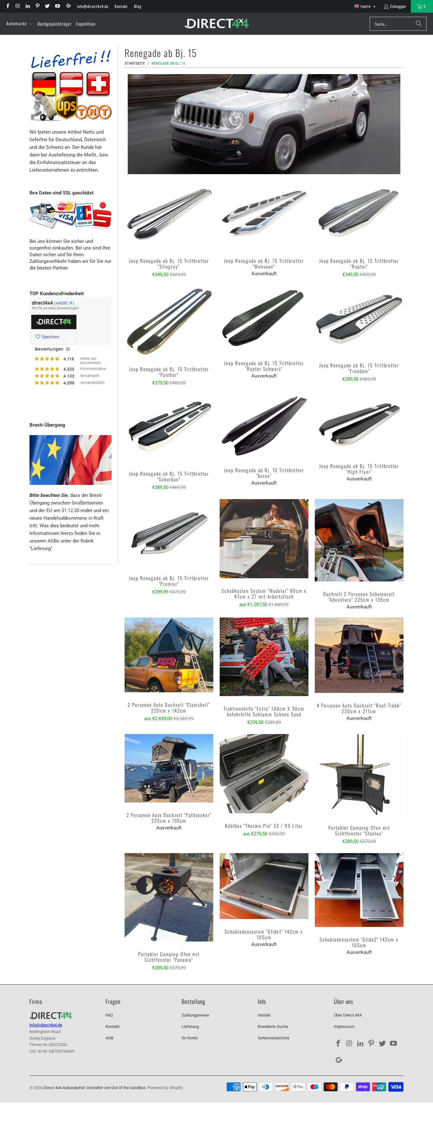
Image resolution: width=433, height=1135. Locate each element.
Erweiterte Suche (273, 1026)
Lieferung (190, 1026)
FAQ (109, 1015)
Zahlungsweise (195, 1015)
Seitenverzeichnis (273, 1038)
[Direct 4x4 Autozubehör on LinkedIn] (27, 6)
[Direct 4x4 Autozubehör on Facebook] (7, 6)
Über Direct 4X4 (348, 1015)
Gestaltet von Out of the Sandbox (116, 1087)
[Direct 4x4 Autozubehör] (216, 24)
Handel (264, 1015)
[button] (19, 24)
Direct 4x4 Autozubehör (64, 1087)
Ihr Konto (190, 1038)
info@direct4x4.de (92, 6)
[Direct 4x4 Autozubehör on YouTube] (57, 6)
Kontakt (121, 6)
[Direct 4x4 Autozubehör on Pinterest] (37, 6)
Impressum (344, 1026)
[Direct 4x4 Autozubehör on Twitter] (47, 6)
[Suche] (419, 24)
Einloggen (398, 6)
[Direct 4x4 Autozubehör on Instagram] (17, 6)
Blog (137, 6)
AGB (109, 1038)
